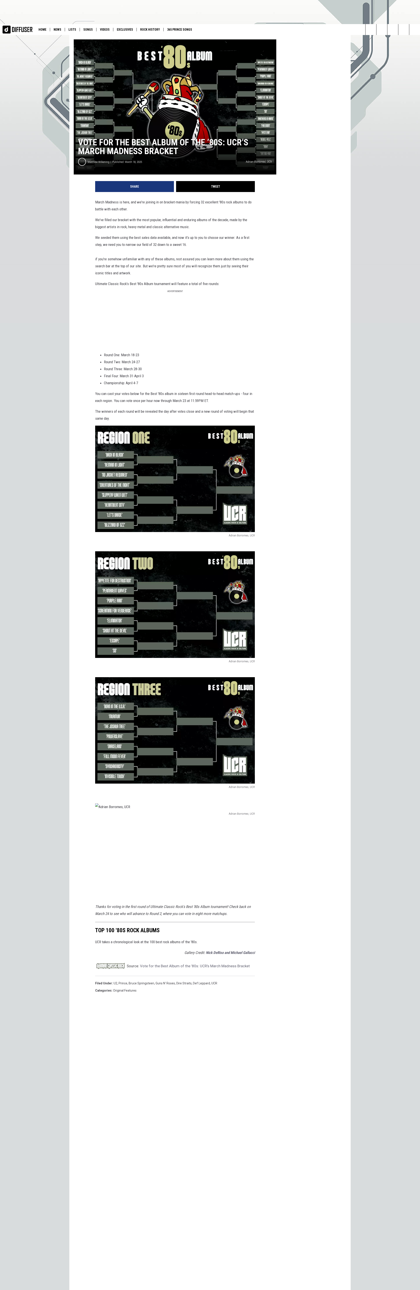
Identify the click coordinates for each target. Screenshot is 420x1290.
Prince (123, 983)
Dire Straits (184, 983)
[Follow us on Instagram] (381, 29)
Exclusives (125, 29)
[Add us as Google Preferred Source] (403, 29)
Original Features (124, 990)
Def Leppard (201, 983)
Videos (105, 29)
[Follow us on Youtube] (414, 29)
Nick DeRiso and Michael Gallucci (230, 952)
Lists (72, 29)
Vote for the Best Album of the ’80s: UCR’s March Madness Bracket (195, 966)
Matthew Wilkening (98, 162)
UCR (214, 983)
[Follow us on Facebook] (392, 29)
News (57, 29)
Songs (88, 29)
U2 (115, 983)
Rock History (150, 29)
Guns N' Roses (165, 983)
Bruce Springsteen (141, 983)
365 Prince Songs (179, 29)
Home (42, 29)
